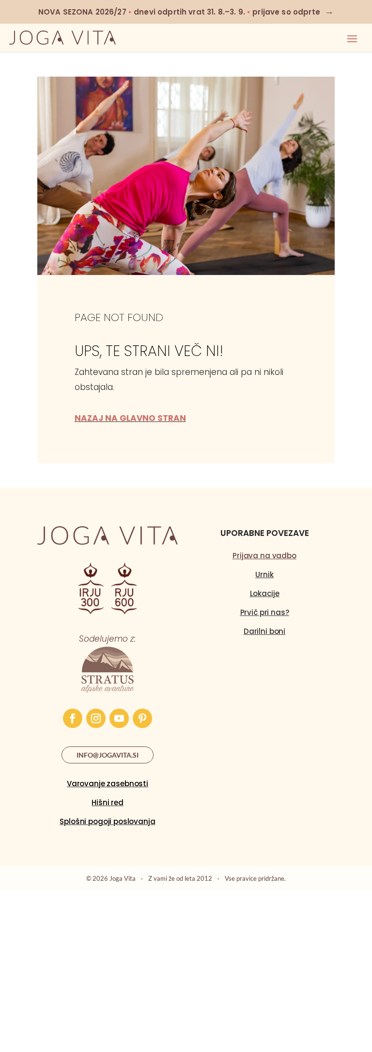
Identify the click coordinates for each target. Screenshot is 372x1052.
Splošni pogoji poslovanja (107, 821)
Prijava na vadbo (264, 555)
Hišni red (108, 802)
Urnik (264, 574)
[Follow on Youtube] (119, 718)
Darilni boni (264, 631)
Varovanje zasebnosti (107, 783)
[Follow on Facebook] (72, 718)
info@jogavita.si (108, 755)
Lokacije (264, 593)
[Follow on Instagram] (96, 718)
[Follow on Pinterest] (142, 718)
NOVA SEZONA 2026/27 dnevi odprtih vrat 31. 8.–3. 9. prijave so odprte (186, 12)
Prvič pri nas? (264, 612)
